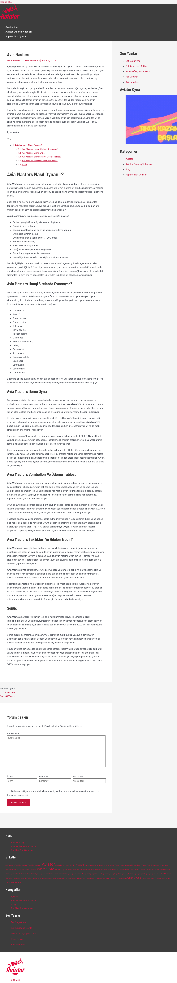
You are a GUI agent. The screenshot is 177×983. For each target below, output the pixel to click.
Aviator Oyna (45, 869)
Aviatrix (156, 870)
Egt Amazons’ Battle (136, 66)
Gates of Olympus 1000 (138, 71)
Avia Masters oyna (21, 865)
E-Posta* (43, 776)
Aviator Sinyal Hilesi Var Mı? (112, 870)
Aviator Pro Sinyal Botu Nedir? (92, 870)
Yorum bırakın (14, 60)
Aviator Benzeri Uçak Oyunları (65, 865)
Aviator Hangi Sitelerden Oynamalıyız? (101, 865)
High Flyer (129, 874)
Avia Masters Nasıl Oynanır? (28, 145)
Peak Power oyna (92, 878)
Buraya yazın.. (14, 733)
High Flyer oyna (138, 874)
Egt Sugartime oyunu (118, 874)
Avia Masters (132, 82)
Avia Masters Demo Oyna (33, 153)
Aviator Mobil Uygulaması (150, 865)
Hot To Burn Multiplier (163, 874)
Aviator (129, 158)
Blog (128, 169)
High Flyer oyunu (150, 874)
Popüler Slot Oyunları (16, 36)
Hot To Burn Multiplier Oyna (15, 878)
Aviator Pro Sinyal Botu (75, 870)
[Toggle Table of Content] (9, 139)
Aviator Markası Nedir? (134, 865)
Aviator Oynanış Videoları (19, 31)
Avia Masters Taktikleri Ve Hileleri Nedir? (40, 161)
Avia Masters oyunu (34, 865)
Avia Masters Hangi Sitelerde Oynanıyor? (40, 149)
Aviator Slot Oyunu (128, 870)
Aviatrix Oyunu (165, 870)
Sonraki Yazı (7, 696)
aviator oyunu (61, 869)
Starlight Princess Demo (119, 878)
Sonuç (24, 164)
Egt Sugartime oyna (105, 874)
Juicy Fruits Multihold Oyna (68, 878)
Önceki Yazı (7, 692)
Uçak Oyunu (134, 877)
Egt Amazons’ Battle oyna (62, 874)
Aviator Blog (12, 27)
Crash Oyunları (11, 874)
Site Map (15, 980)
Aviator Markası (120, 865)
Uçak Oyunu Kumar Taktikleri (151, 878)
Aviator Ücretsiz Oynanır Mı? (144, 870)
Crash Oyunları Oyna (23, 874)
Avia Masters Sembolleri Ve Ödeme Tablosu (41, 157)
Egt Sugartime (133, 61)
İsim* (10, 776)
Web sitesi (78, 776)
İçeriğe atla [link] (6, 2)
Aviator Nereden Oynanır (27, 870)
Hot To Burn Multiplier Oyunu (34, 878)
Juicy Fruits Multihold (52, 878)
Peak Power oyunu (104, 878)
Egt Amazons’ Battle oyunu (80, 874)
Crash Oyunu (35, 874)
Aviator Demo (82, 865)
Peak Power (132, 76)
